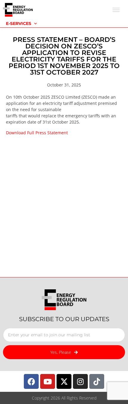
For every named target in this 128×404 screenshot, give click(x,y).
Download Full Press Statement (37, 132)
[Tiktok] (96, 381)
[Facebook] (31, 381)
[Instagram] (80, 381)
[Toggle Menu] (116, 9)
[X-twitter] (64, 381)
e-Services (18, 23)
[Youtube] (47, 381)
